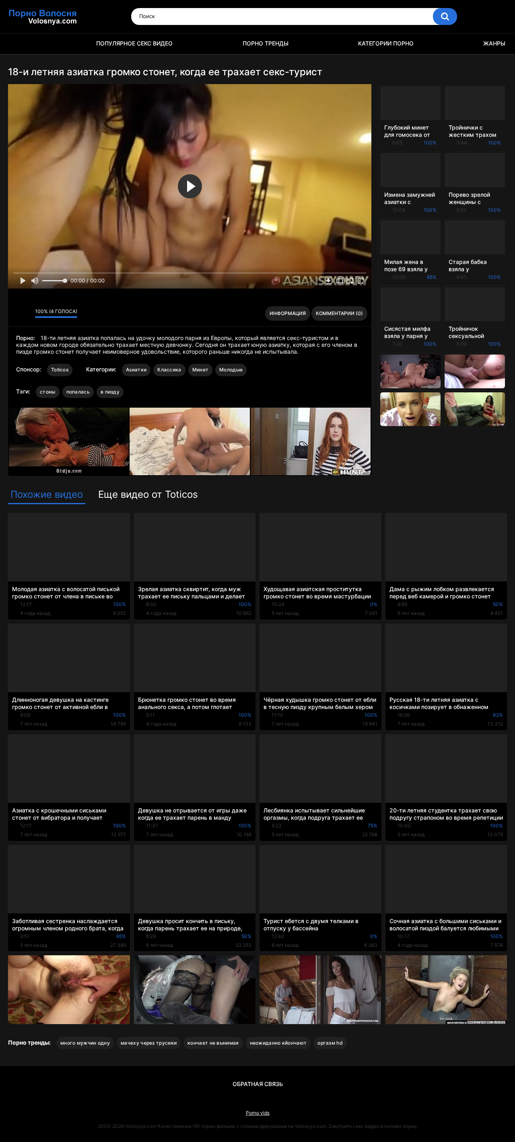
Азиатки (136, 370)
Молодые (231, 370)
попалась (78, 392)
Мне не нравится (27, 313)
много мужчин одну (85, 1043)
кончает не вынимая (213, 1043)
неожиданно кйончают (278, 1043)
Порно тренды (265, 43)
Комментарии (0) (339, 313)
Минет (200, 370)
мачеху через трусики (149, 1043)
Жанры (494, 43)
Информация (288, 313)
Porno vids (258, 1113)
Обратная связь (258, 1083)
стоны (48, 392)
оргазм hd (330, 1043)
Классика (169, 370)
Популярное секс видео (134, 43)
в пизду (110, 392)
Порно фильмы (18, 43)
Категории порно (386, 43)
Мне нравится (16, 313)
